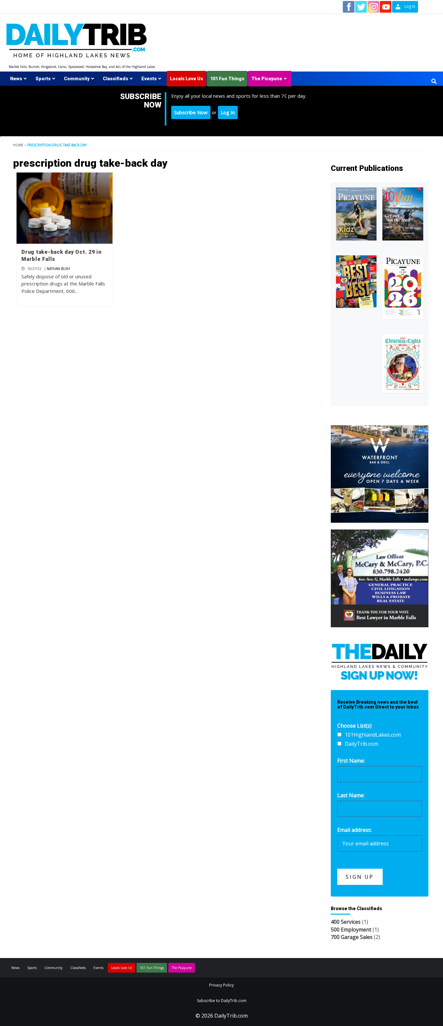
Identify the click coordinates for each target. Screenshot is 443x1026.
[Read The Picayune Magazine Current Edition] (356, 214)
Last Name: (351, 795)
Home (18, 145)
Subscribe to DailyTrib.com (221, 1000)
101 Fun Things (227, 78)
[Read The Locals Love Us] (356, 281)
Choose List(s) (354, 725)
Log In (228, 112)
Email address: (354, 829)
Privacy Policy (221, 985)
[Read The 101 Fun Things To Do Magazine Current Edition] (403, 214)
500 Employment (351, 929)
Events (149, 78)
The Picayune (266, 78)
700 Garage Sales (352, 937)
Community (77, 78)
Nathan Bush (58, 268)
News (16, 78)
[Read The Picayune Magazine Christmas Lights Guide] (403, 363)
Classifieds (115, 78)
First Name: (351, 760)
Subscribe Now (191, 112)
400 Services (346, 921)
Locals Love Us (186, 78)
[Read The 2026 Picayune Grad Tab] (403, 287)
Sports (43, 78)
